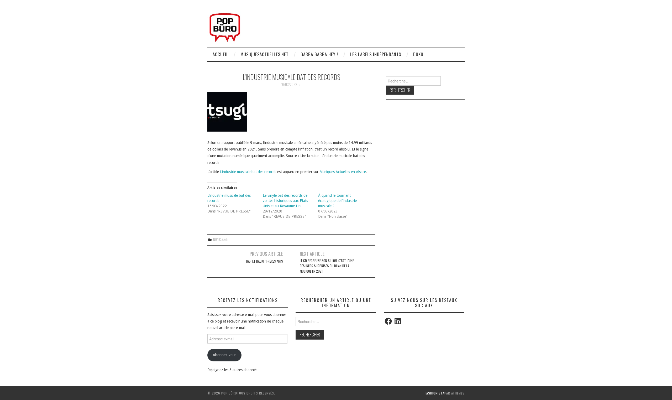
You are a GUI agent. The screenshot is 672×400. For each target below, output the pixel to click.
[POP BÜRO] (224, 26)
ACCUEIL (220, 54)
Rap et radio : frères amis (264, 261)
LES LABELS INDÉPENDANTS (375, 54)
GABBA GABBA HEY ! (319, 54)
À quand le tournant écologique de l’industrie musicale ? (337, 200)
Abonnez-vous (224, 355)
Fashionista (434, 393)
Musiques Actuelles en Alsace (342, 172)
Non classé (220, 239)
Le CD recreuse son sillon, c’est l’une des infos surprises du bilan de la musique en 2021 (327, 266)
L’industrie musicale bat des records (248, 172)
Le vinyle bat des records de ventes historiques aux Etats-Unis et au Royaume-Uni (286, 200)
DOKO (418, 54)
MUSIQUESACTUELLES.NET (264, 54)
